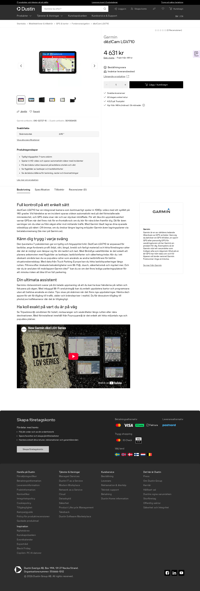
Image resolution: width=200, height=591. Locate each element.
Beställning (107, 476)
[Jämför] (154, 9)
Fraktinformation (26, 489)
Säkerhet (64, 503)
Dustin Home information (115, 498)
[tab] (25, 189)
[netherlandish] (143, 455)
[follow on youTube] (181, 573)
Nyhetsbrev (23, 530)
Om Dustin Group (152, 480)
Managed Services (69, 476)
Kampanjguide (25, 512)
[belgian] (149, 455)
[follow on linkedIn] (174, 573)
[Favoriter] (163, 9)
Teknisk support (110, 489)
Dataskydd (65, 498)
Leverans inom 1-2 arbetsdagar (105, 2)
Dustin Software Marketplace (75, 516)
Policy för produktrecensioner (33, 516)
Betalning (106, 494)
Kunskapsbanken (77, 15)
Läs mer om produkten (27, 180)
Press (146, 476)
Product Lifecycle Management (76, 507)
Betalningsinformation (29, 480)
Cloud (62, 494)
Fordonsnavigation (80, 23)
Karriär (147, 485)
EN (181, 16)
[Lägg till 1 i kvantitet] (125, 84)
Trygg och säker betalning (172, 2)
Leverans (106, 480)
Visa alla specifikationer (28, 140)
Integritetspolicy (26, 498)
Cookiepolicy (24, 503)
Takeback (64, 512)
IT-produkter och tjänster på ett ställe (32, 2)
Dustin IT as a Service (71, 480)
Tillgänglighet (24, 507)
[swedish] (117, 455)
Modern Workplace (69, 485)
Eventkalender (25, 539)
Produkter (22, 15)
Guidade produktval (28, 520)
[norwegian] (123, 455)
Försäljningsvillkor (27, 476)
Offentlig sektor (152, 503)
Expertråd (22, 544)
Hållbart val (149, 489)
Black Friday (23, 548)
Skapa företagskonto (33, 449)
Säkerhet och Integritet (156, 507)
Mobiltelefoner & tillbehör (41, 23)
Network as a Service (70, 489)
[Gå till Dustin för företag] (26, 9)
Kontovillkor (23, 494)
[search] (104, 9)
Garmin (110, 37)
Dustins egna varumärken (157, 494)
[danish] (130, 455)
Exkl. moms (109, 58)
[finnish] (136, 455)
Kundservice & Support (104, 15)
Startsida (21, 23)
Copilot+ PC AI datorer (29, 553)
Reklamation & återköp (113, 485)
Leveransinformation (28, 485)
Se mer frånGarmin (152, 265)
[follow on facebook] (167, 573)
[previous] (21, 66)
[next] (95, 66)
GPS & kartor (62, 23)
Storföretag (149, 498)
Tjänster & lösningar (48, 15)
